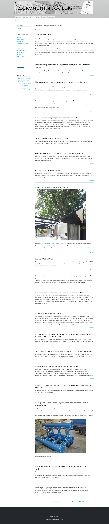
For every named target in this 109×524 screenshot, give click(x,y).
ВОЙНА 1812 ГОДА (21, 56)
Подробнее (91, 58)
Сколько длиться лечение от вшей (47, 170)
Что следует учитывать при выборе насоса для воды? (54, 101)
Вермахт (22, 78)
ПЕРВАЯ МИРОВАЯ (21, 52)
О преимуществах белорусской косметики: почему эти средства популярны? (63, 276)
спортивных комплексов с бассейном (51, 243)
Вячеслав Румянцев (58, 519)
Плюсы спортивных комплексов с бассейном (51, 187)
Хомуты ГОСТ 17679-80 (44, 259)
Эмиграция (23, 88)
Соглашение (21, 86)
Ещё (30, 90)
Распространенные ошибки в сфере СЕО (50, 313)
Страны (44, 17)
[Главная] (54, 8)
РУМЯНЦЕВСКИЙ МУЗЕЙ (22, 43)
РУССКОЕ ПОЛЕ (20, 41)
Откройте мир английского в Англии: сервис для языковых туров (59, 153)
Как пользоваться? (27, 17)
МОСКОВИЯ (19, 59)
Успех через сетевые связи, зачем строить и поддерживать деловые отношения (63, 351)
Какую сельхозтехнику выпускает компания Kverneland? (56, 118)
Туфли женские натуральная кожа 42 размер (51, 138)
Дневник (20, 81)
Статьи (19, 99)
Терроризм (27, 86)
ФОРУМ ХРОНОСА (21, 39)
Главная (18, 17)
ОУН (25, 83)
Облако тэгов (21, 28)
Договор (24, 82)
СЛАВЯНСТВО (20, 48)
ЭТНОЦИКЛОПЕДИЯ (21, 46)
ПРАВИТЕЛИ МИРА (21, 50)
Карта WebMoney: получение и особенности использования (57, 366)
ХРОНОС (19, 37)
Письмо (26, 85)
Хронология (51, 17)
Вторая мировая (25, 80)
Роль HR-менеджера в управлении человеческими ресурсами (57, 39)
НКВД (22, 83)
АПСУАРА (19, 54)
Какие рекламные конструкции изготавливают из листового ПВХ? (59, 293)
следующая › (72, 501)
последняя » (80, 501)
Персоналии (37, 17)
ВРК (19, 78)
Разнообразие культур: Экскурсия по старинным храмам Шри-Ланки (60, 487)
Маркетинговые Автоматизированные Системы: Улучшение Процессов (61, 82)
